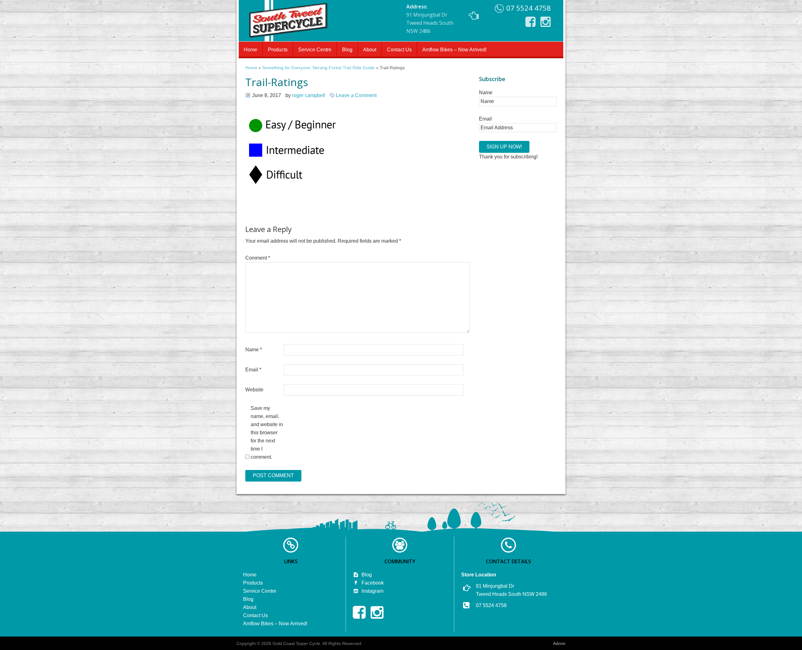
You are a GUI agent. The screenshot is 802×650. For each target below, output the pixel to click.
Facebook (372, 583)
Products (278, 49)
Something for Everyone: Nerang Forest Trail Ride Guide (318, 67)
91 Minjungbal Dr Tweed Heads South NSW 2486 (429, 18)
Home (250, 49)
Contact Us (399, 49)
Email (253, 369)
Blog (347, 49)
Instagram (371, 591)
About (369, 49)
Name (253, 349)
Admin (559, 643)
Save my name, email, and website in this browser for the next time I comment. (267, 432)
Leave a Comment (356, 95)
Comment (257, 258)
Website (254, 389)
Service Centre (314, 49)
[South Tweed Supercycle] (288, 39)
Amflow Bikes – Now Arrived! (454, 49)
